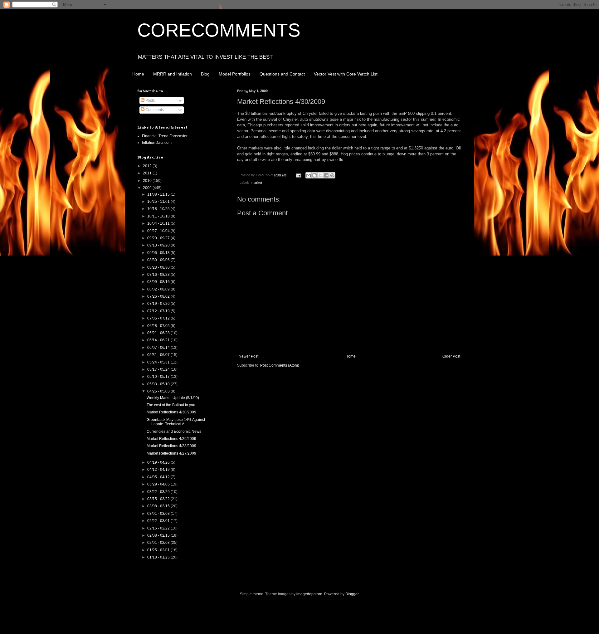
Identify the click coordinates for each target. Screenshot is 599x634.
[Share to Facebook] (326, 175)
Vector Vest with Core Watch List (345, 73)
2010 (148, 180)
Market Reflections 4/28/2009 (171, 446)
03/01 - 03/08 (159, 513)
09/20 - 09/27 (159, 238)
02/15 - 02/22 (159, 528)
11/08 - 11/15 (159, 194)
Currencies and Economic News (174, 431)
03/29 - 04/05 (159, 484)
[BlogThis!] (314, 175)
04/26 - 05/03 (159, 391)
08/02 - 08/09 (159, 289)
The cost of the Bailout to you (171, 405)
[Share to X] (320, 175)
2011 (148, 173)
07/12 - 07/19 (159, 311)
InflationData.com (157, 142)
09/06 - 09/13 (159, 253)
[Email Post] (298, 175)
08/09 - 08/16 (159, 282)
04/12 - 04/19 (159, 469)
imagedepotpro (309, 594)
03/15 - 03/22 (159, 499)
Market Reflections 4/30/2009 (171, 412)
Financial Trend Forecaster (164, 136)
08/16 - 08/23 (159, 274)
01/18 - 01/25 (159, 557)
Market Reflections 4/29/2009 (171, 438)
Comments (154, 110)
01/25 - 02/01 (159, 550)
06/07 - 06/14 (159, 347)
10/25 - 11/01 (159, 201)
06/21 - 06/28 (159, 333)
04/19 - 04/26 (159, 462)
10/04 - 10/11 (159, 223)
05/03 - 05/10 (159, 384)
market (256, 182)
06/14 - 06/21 (159, 340)
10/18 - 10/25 (159, 209)
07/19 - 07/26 (159, 303)
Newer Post (248, 356)
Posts (149, 100)
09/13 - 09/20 (159, 245)
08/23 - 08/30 (159, 267)
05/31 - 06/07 (159, 355)
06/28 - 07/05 (159, 326)
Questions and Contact (282, 73)
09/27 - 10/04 (159, 231)
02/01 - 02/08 (159, 542)
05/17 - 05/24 (159, 369)
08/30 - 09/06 (159, 260)
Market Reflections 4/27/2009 (171, 453)
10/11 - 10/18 (159, 216)
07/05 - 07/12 (159, 318)
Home (138, 73)
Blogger (351, 594)
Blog (205, 73)
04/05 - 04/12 (159, 477)
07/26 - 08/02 (159, 296)
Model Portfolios (235, 73)
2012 (148, 166)
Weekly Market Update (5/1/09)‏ (173, 398)
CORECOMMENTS (218, 30)
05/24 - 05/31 (159, 362)
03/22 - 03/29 (159, 492)
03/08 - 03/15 (159, 506)
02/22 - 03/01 (159, 521)
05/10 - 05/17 (159, 376)
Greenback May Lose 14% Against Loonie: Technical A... (176, 421)
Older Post (451, 356)
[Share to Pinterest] (332, 175)
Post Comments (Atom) (279, 365)
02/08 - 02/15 (159, 535)
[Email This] (308, 175)
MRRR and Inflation (172, 73)
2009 (148, 188)
